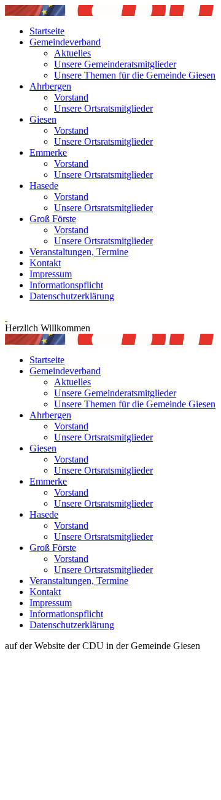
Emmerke (48, 152)
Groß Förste (52, 218)
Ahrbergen (50, 86)
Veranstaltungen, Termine (78, 252)
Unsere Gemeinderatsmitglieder (115, 64)
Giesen (42, 119)
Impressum (50, 274)
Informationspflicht (66, 285)
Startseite (46, 31)
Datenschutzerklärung (71, 296)
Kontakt (45, 263)
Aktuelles (72, 53)
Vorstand (71, 97)
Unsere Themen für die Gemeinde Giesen (134, 75)
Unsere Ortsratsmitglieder (103, 108)
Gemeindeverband (65, 42)
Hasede (43, 185)
